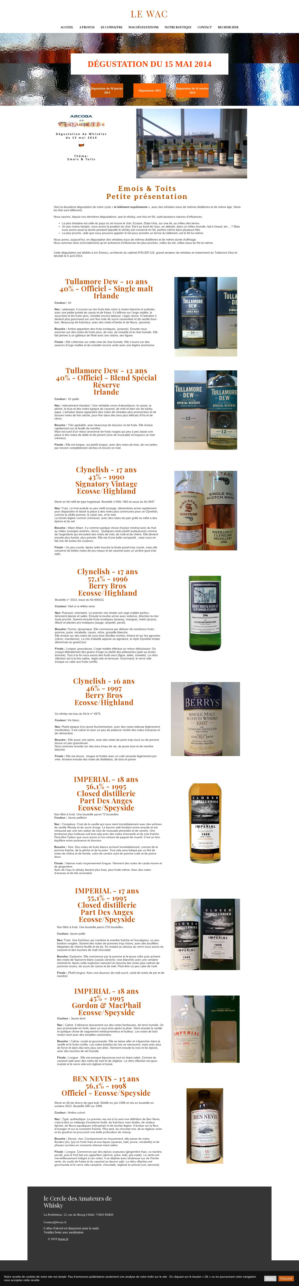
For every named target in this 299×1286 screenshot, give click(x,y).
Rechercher (228, 27)
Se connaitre (111, 27)
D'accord (286, 1278)
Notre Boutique (178, 27)
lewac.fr (63, 1239)
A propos (87, 27)
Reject (270, 1278)
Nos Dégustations (144, 27)
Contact (205, 27)
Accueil (67, 27)
